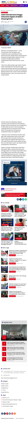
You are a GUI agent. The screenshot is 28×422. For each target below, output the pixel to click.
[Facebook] (18, 199)
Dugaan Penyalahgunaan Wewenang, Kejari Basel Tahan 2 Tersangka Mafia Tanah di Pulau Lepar (20, 243)
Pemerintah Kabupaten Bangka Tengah (12, 400)
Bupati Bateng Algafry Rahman (10, 404)
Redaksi (5, 21)
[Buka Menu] (24, 2)
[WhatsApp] (26, 199)
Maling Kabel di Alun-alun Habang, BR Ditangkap (20, 229)
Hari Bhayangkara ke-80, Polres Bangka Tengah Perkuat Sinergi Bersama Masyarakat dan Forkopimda (15, 358)
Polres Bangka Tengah (8, 406)
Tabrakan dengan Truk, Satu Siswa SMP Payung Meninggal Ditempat (7, 243)
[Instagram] (12, 413)
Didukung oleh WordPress (7, 418)
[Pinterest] (7, 413)
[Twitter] (20, 199)
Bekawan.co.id (6, 397)
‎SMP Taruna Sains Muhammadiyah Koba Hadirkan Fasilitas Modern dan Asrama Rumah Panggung (16, 343)
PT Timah (3, 390)
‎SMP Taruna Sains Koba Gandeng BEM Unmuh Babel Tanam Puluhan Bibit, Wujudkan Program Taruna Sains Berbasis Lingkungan (15, 348)
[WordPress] (10, 413)
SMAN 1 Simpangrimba (8, 190)
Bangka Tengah (4, 383)
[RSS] (15, 413)
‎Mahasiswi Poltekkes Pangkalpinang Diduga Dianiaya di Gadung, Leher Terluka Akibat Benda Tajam (6, 215)
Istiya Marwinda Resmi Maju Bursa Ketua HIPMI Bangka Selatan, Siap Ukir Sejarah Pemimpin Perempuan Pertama (7, 229)
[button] (26, 2)
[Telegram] (23, 199)
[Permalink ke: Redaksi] (2, 22)
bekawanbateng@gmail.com (10, 378)
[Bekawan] (9, 2)
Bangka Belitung (5, 392)
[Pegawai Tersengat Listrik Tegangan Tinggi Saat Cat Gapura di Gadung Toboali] (21, 208)
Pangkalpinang (4, 388)
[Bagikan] (26, 22)
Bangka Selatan (4, 12)
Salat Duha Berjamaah (11, 189)
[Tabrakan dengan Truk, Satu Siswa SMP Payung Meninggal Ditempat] (7, 236)
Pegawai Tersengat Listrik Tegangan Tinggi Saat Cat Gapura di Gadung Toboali (20, 215)
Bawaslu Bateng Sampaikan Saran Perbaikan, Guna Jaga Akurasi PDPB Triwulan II (16, 353)
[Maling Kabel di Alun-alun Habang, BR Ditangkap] (21, 222)
